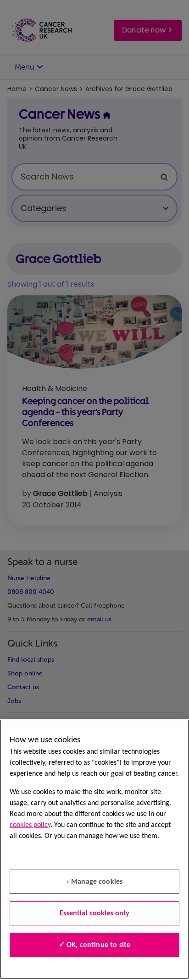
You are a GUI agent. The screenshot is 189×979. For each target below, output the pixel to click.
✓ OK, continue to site (95, 945)
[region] (94, 849)
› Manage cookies (95, 882)
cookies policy (30, 825)
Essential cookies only (94, 913)
